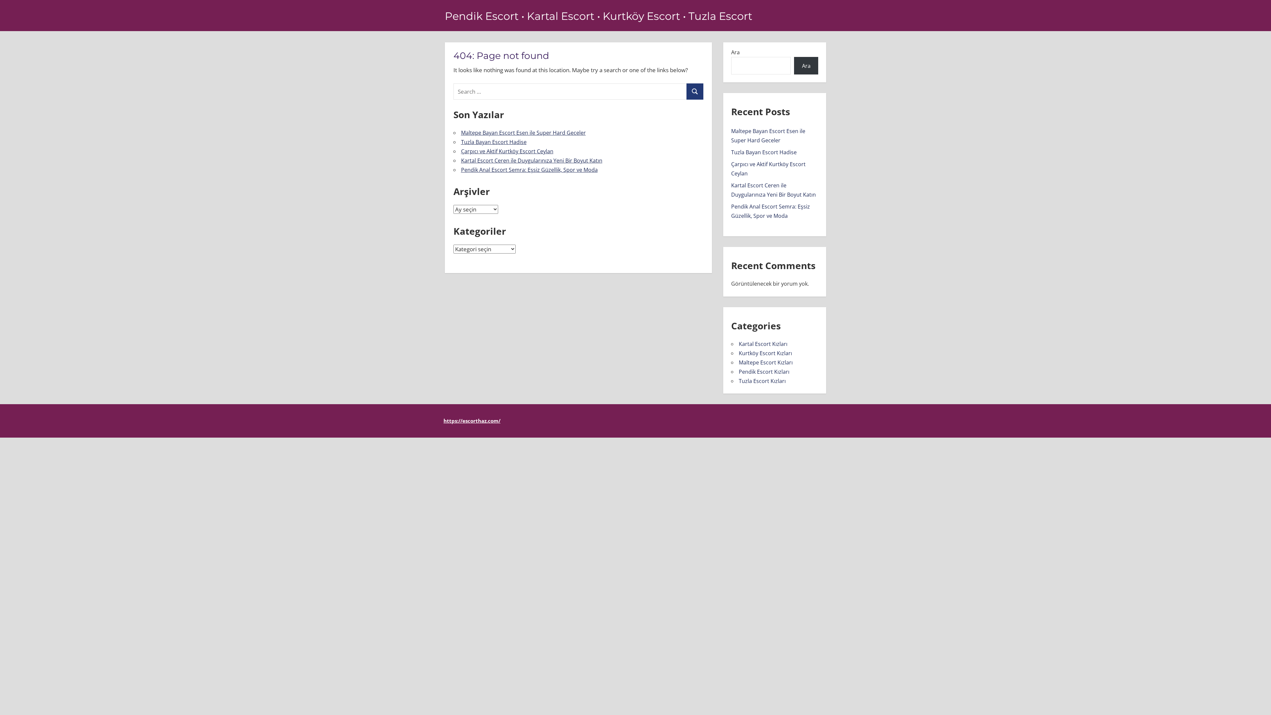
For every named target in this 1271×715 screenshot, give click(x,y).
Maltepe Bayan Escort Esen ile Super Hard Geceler (523, 132)
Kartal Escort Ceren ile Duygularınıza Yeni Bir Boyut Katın (531, 160)
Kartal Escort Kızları (763, 344)
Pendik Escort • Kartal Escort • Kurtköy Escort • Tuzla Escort (598, 16)
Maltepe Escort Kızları (766, 362)
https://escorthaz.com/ (472, 420)
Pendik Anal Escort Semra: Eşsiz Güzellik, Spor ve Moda (529, 169)
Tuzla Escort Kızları (762, 381)
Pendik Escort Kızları (764, 371)
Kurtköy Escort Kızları (765, 353)
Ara (735, 52)
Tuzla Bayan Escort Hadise (494, 142)
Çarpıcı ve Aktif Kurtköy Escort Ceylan (507, 151)
